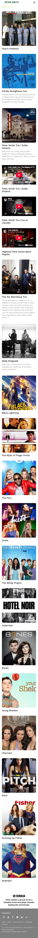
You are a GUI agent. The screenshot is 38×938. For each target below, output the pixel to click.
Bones (5, 668)
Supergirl (7, 880)
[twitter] (17, 917)
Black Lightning (10, 413)
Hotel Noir (7, 625)
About (4, 922)
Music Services (18, 922)
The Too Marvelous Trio (14, 297)
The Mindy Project (12, 583)
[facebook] (13, 917)
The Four (7, 498)
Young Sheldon (10, 710)
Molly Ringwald (10, 361)
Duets (5, 540)
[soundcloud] (26, 917)
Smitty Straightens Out (14, 91)
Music (9, 922)
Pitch (4, 795)
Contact (5, 924)
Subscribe (28, 922)
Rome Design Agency (20, 931)
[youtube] (8, 917)
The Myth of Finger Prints (16, 455)
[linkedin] (22, 917)
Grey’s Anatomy (10, 48)
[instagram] (4, 917)
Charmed (7, 753)
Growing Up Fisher (12, 838)
